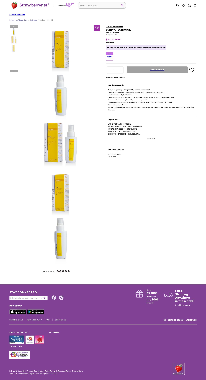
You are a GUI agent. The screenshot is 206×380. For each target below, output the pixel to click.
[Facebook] (53, 298)
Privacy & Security (17, 371)
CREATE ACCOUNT (124, 47)
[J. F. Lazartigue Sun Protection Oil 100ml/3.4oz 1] (14, 32)
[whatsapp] (69, 271)
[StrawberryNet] (29, 5)
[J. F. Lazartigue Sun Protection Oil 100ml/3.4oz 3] (14, 48)
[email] (66, 271)
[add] (120, 70)
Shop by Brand (17, 15)
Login (112, 47)
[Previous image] (14, 26)
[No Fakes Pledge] (39, 342)
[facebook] (58, 271)
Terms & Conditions (35, 371)
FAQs (48, 320)
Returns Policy (34, 320)
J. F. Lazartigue (114, 26)
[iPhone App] (18, 314)
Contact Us (60, 320)
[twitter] (63, 271)
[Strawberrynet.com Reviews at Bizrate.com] (16, 344)
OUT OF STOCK (157, 70)
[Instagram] (61, 298)
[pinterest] (60, 271)
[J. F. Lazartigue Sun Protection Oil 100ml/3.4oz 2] (14, 40)
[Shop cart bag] (195, 5)
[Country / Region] (177, 5)
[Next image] (14, 71)
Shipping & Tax (16, 320)
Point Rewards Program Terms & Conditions (64, 371)
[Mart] (66, 6)
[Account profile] (189, 5)
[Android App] (36, 314)
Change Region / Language (182, 320)
